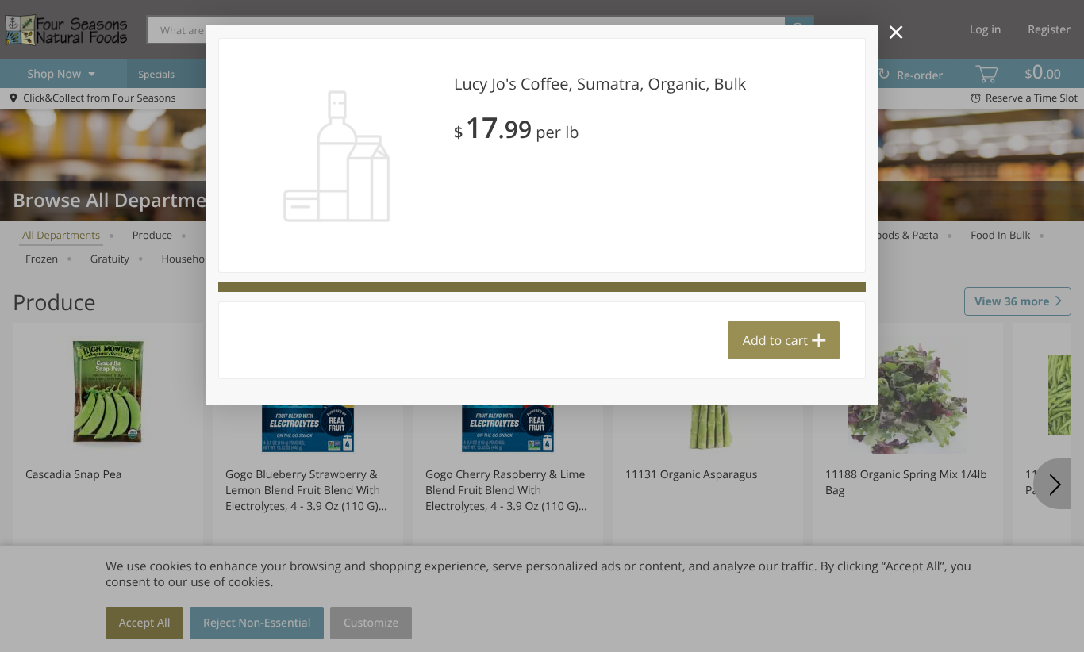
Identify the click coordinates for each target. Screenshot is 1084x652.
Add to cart (775, 340)
